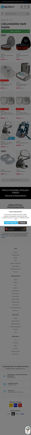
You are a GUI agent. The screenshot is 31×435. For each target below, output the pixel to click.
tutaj (15, 219)
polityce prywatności (15, 217)
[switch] (28, 433)
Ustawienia (22, 222)
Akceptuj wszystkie (11, 222)
